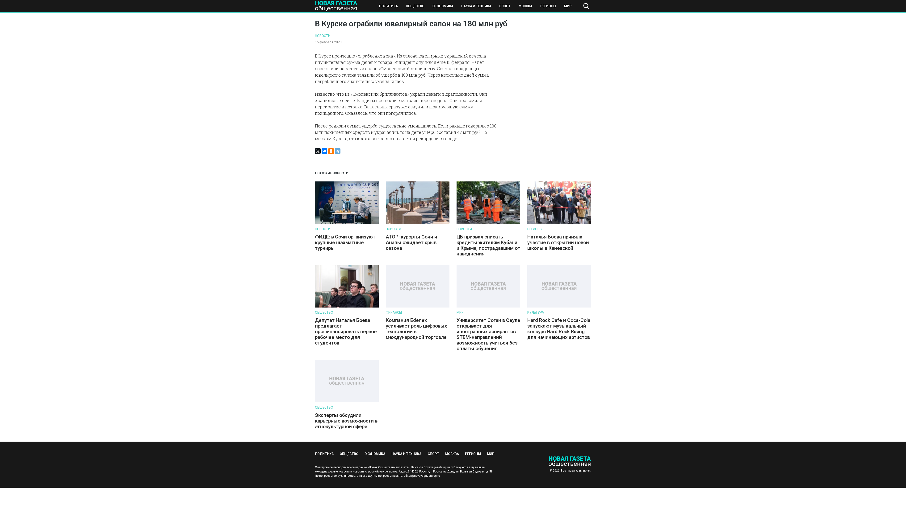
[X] (318, 151)
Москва (525, 6)
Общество (415, 6)
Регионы (548, 6)
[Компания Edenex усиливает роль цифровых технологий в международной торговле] (417, 306)
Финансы (394, 312)
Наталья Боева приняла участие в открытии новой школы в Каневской (558, 242)
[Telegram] (337, 151)
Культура (535, 312)
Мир (567, 6)
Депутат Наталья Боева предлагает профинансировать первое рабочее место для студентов (346, 331)
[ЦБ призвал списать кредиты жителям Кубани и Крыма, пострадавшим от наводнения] (488, 223)
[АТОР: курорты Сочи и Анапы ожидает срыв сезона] (417, 223)
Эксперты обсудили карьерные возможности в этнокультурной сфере (346, 420)
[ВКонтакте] (324, 151)
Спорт (505, 6)
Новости (322, 36)
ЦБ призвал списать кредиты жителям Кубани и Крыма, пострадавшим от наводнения (488, 245)
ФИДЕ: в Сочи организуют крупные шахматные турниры (345, 242)
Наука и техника (476, 6)
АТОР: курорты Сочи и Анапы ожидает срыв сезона (411, 242)
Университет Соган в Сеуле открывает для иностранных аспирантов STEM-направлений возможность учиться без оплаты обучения (488, 334)
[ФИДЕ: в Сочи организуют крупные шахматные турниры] (347, 223)
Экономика (442, 6)
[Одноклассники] (331, 151)
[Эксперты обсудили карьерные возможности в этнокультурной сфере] (347, 401)
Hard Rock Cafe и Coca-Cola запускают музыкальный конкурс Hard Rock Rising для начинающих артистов (558, 328)
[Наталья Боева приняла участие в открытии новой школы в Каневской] (559, 223)
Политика (388, 6)
